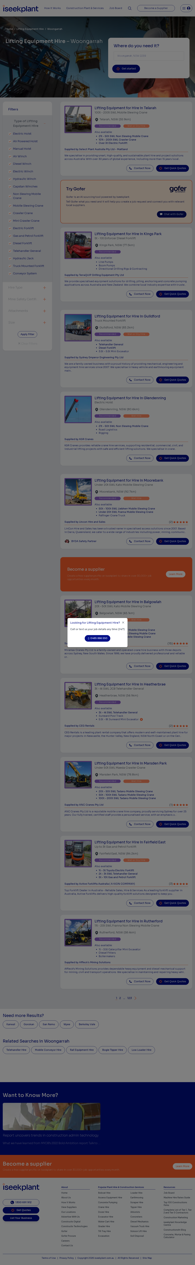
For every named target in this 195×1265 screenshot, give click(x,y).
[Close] (123, 622)
